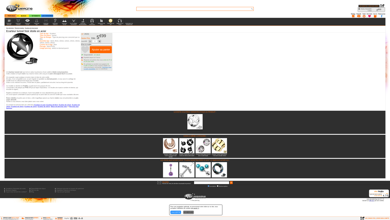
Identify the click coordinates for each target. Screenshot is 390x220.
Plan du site (35, 190)
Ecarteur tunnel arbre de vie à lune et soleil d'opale (203, 155)
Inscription (212, 186)
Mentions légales (11, 190)
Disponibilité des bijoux (38, 188)
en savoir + (195, 208)
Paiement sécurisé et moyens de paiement (70, 188)
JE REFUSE (188, 212)
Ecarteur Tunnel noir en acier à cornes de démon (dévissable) (186, 155)
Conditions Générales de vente (16, 188)
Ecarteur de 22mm (30, 106)
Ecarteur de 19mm (17, 106)
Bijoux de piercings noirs (59, 106)
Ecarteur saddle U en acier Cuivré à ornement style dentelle (170, 155)
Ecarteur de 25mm (44, 106)
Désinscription (223, 186)
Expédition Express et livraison (66, 190)
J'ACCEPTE (175, 212)
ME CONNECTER (363, 6)
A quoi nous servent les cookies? (16, 192)
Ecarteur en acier (40, 105)
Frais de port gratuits (63, 192)
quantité (84, 41)
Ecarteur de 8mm (52, 105)
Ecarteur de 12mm (65, 105)
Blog (32, 192)
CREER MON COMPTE (373, 6)
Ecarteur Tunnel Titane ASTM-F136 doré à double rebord (219, 155)
